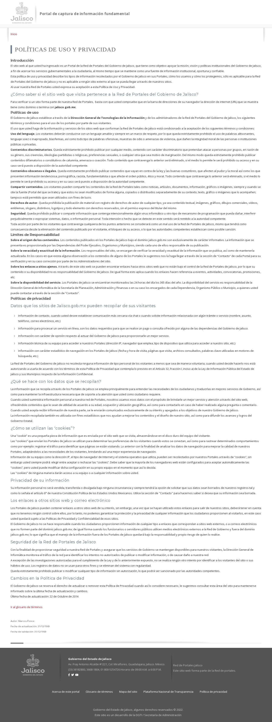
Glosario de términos (99, 692)
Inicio (14, 34)
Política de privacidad (213, 692)
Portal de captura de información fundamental (85, 13)
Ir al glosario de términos (26, 607)
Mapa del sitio (128, 692)
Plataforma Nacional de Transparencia (168, 692)
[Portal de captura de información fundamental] (22, 21)
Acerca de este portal (65, 692)
